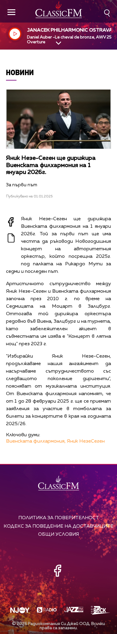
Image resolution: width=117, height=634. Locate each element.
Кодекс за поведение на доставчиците (58, 526)
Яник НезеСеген (86, 441)
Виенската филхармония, (36, 441)
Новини (20, 72)
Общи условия (58, 534)
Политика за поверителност (58, 518)
